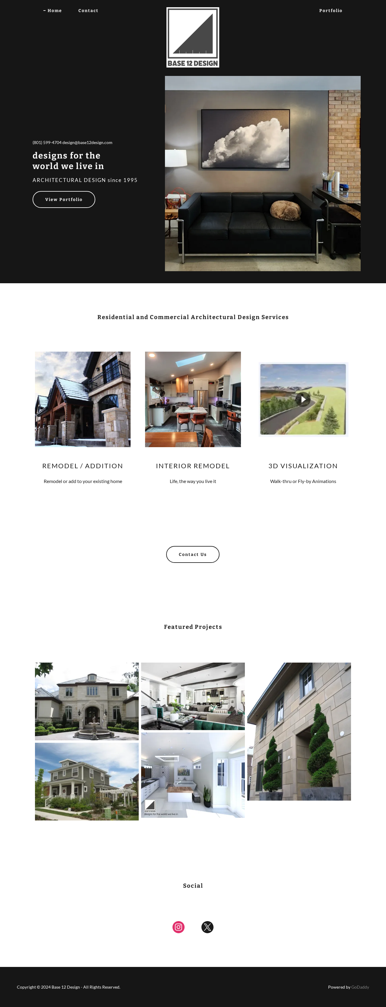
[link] (193, 9)
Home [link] (55, 10)
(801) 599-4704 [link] (47, 142)
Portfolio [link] (331, 10)
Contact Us (193, 554)
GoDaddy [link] (360, 987)
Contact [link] (88, 10)
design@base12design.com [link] (87, 142)
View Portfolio (64, 199)
